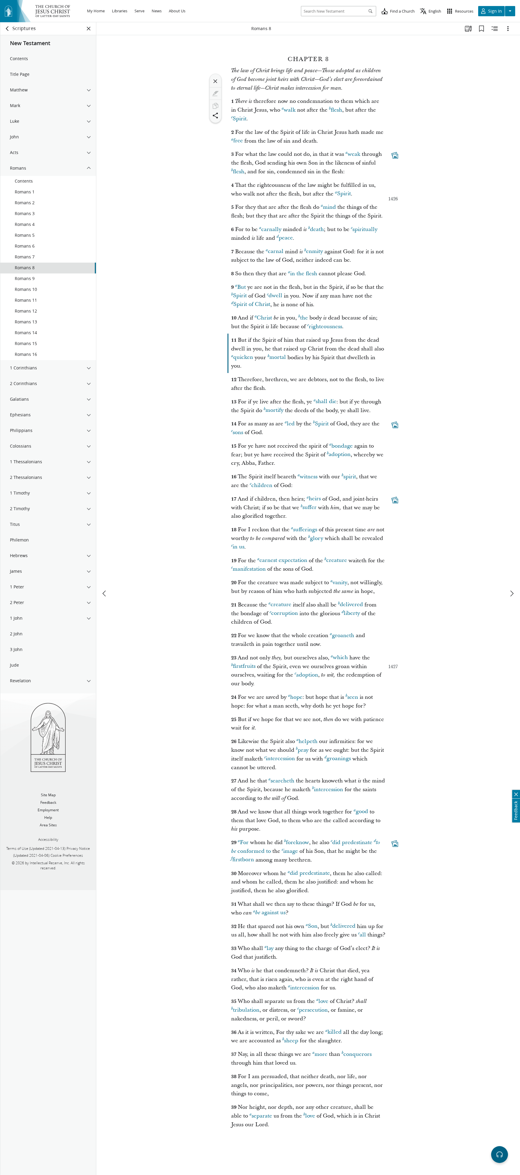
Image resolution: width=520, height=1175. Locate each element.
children (261, 485)
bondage (342, 446)
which (340, 658)
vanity (340, 582)
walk (290, 110)
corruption (284, 613)
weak (354, 154)
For (244, 842)
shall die (326, 402)
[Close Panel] (89, 28)
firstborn (243, 860)
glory (316, 538)
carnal (275, 251)
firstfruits (244, 666)
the (304, 318)
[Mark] (215, 93)
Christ (264, 318)
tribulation (246, 1010)
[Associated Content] (394, 155)
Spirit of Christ (251, 304)
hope (296, 697)
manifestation (249, 569)
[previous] (105, 594)
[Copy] (215, 106)
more (320, 1054)
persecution (313, 1010)
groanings (339, 759)
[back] (7, 28)
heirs (315, 499)
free (238, 141)
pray (303, 750)
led (291, 423)
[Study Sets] (468, 28)
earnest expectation (283, 560)
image (290, 851)
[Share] (215, 115)
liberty (352, 613)
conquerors (357, 1054)
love (323, 1001)
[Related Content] (495, 28)
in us (238, 547)
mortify (274, 410)
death (317, 229)
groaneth (343, 635)
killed (334, 1032)
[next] (512, 594)
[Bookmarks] (481, 28)
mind (329, 207)
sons (238, 432)
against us (270, 913)
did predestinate (352, 842)
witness (308, 476)
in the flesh (303, 273)
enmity (314, 251)
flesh (336, 110)
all (363, 935)
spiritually (364, 229)
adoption (340, 454)
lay (270, 948)
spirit (349, 476)
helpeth (308, 741)
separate (262, 1116)
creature (336, 560)
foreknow (297, 842)
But (241, 287)
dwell (275, 296)
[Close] (215, 81)
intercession (280, 759)
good (362, 812)
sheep (291, 1040)
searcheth (282, 781)
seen (352, 697)
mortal (277, 357)
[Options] (508, 28)
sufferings (305, 529)
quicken (243, 357)
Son (312, 926)
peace (286, 238)
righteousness (325, 326)
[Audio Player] (499, 1154)
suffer (309, 507)
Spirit (239, 118)
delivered (351, 605)
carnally (271, 229)
